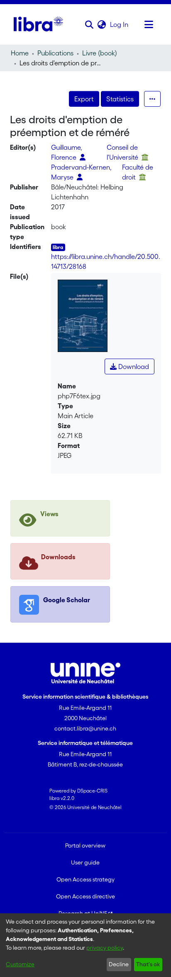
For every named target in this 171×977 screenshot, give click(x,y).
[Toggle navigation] (149, 24)
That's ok (148, 964)
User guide (85, 862)
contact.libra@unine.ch (85, 728)
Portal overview (85, 845)
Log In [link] (119, 24)
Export (84, 99)
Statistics (120, 99)
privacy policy (104, 947)
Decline (119, 964)
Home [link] (20, 53)
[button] (89, 24)
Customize (20, 964)
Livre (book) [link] (99, 53)
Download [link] (133, 366)
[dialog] (85, 945)
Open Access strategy (85, 879)
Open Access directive (85, 896)
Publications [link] (55, 53)
